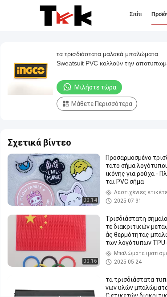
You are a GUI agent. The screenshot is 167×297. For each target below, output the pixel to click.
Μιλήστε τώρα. (96, 87)
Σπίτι (136, 14)
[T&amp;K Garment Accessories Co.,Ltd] (65, 16)
